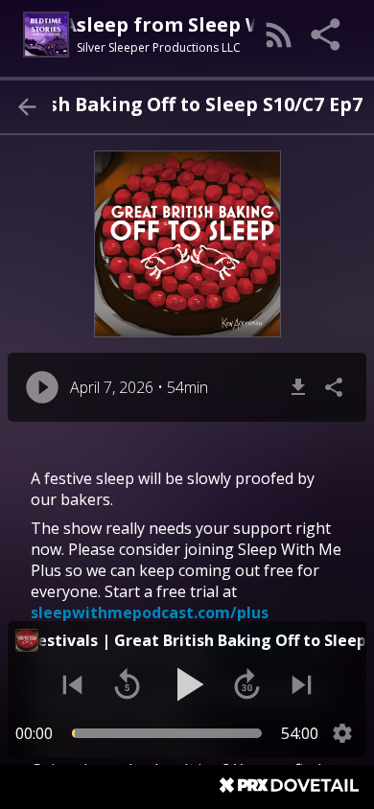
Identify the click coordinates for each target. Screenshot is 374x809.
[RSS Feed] (279, 34)
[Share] (327, 34)
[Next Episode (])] (301, 684)
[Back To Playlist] (26, 107)
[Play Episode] (42, 387)
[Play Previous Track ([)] (72, 684)
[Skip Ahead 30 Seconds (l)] (246, 684)
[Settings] (342, 733)
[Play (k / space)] (187, 684)
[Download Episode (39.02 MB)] (298, 387)
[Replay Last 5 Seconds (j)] (127, 684)
